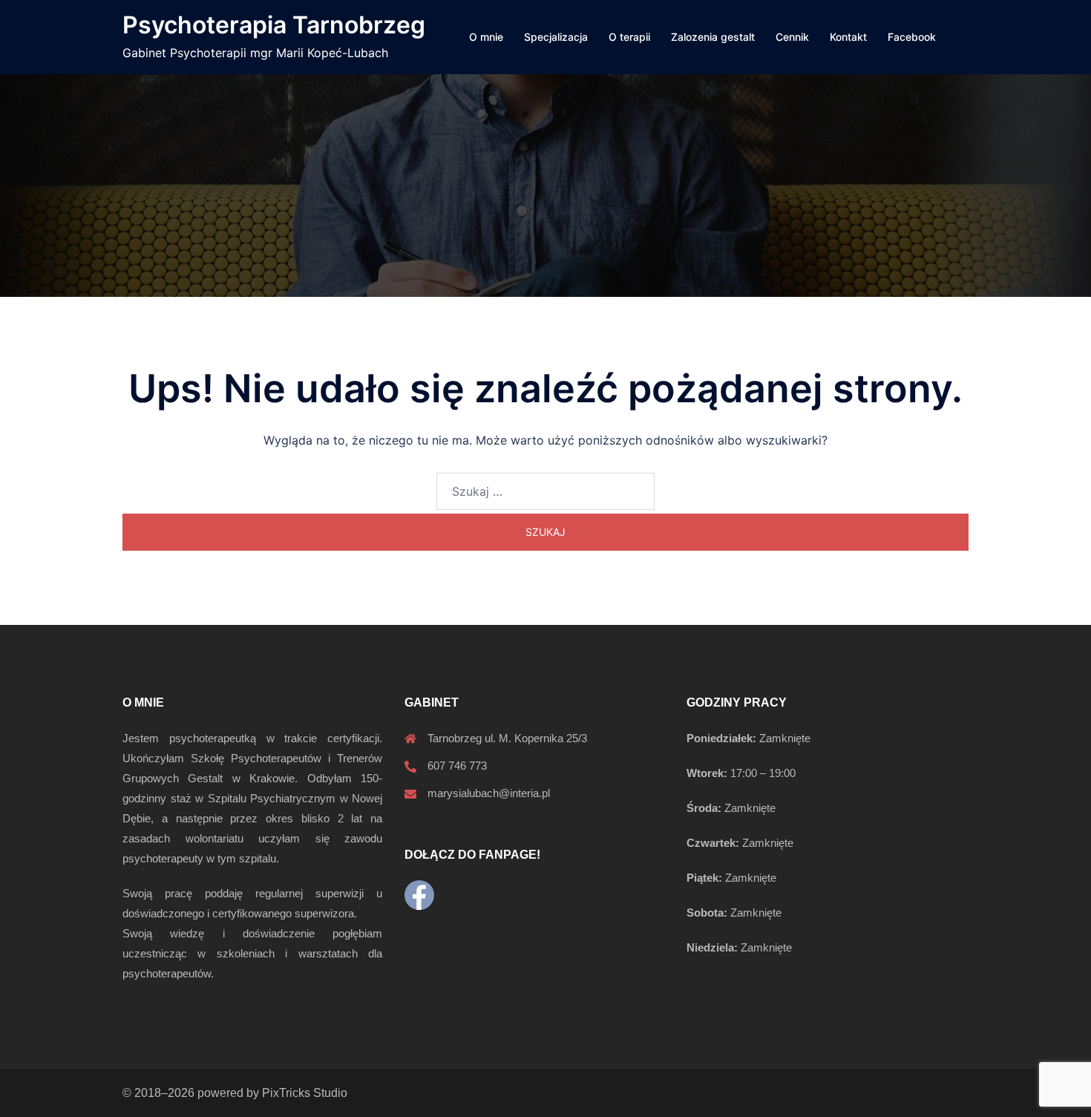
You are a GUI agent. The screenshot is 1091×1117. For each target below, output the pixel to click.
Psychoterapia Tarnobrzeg (273, 24)
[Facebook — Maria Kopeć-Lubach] (419, 895)
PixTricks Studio (304, 1093)
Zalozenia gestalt (713, 36)
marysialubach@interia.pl (488, 793)
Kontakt (848, 36)
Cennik (792, 36)
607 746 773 (457, 765)
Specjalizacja (556, 36)
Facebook (912, 36)
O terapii (629, 36)
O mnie (486, 36)
